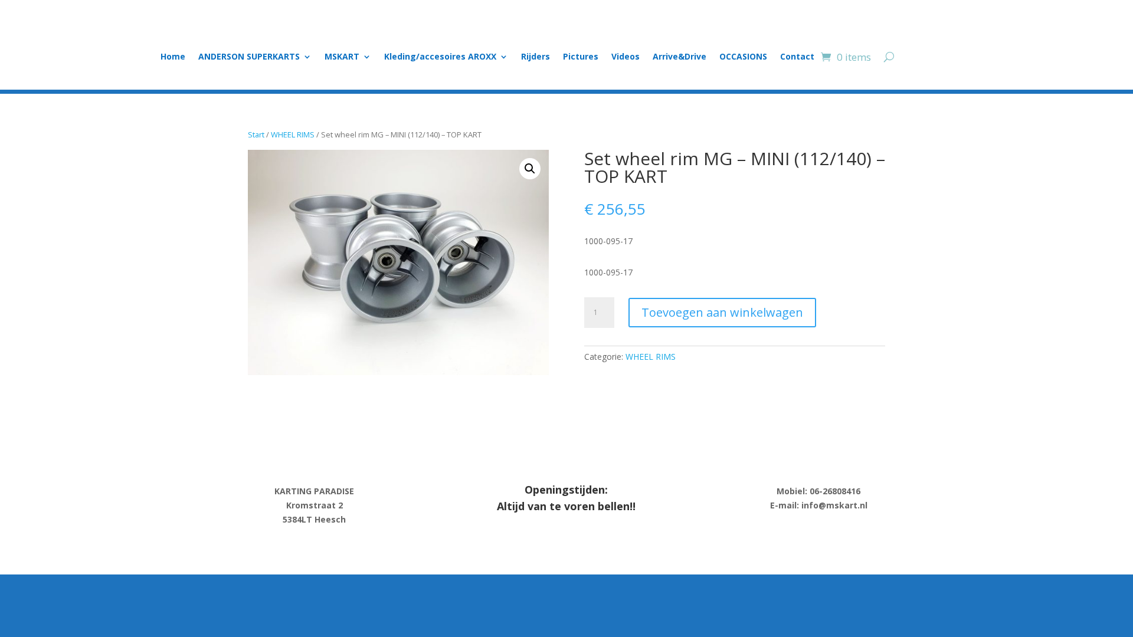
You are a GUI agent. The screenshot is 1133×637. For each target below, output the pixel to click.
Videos (625, 57)
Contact (797, 57)
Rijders (535, 57)
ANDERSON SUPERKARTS (249, 57)
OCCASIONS (743, 57)
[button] (530, 168)
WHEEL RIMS (293, 134)
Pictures (580, 57)
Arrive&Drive (679, 57)
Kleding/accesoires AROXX (440, 57)
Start (256, 134)
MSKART (342, 57)
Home (173, 57)
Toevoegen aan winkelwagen (722, 312)
